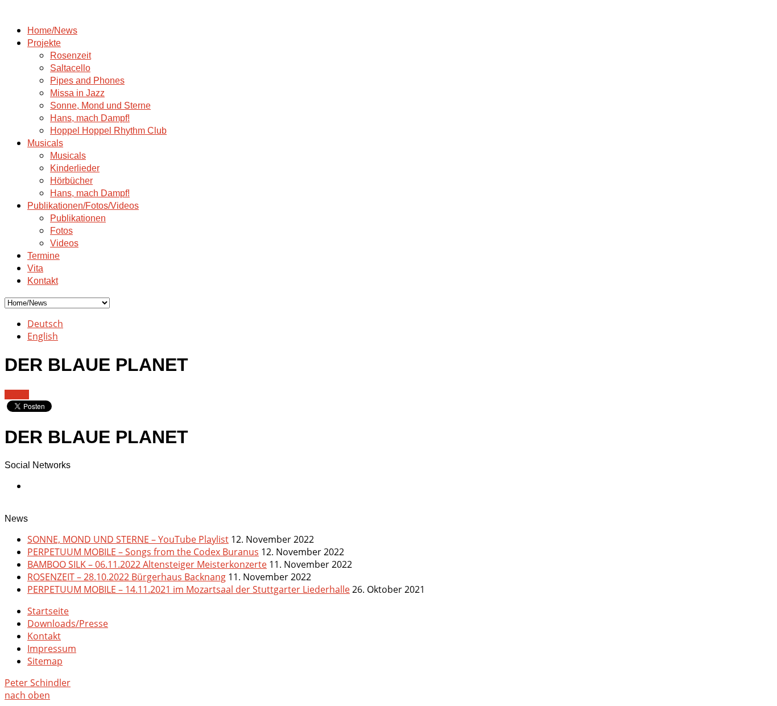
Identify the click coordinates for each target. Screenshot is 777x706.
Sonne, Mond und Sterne (100, 105)
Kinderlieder (75, 168)
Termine (43, 256)
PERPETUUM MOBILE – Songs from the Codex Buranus (143, 552)
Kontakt (42, 281)
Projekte (44, 43)
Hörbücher (71, 180)
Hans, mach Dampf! (90, 118)
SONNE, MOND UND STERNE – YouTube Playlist (128, 539)
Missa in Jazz (77, 93)
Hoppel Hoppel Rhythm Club (108, 130)
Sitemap (45, 661)
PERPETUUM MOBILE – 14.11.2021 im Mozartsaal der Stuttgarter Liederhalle (188, 589)
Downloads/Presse (67, 623)
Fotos (61, 231)
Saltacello (70, 68)
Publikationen (78, 218)
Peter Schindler (38, 682)
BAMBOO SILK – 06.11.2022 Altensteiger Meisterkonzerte (147, 564)
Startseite (48, 611)
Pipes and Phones (87, 80)
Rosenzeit (70, 55)
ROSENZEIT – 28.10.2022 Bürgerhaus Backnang (126, 577)
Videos (64, 243)
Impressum (51, 648)
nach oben (27, 695)
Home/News (52, 30)
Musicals (45, 143)
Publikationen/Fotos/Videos (83, 205)
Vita (35, 268)
